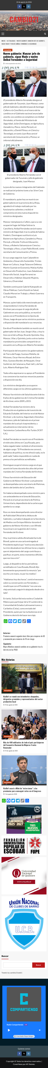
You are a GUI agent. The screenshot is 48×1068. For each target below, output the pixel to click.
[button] (9, 1030)
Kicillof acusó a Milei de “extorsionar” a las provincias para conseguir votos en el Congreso (22, 789)
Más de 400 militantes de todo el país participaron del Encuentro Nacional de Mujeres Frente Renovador (23, 745)
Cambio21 (24, 19)
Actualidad (7, 50)
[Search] (45, 34)
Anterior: (24, 636)
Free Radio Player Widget (24, 1036)
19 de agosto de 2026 (11, 705)
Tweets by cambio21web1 (12, 973)
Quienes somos (24, 1049)
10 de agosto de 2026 (11, 751)
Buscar (5, 956)
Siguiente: (23, 646)
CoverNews (17, 1064)
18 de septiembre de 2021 (13, 63)
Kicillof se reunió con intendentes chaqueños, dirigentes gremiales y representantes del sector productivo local (23, 699)
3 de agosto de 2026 (11, 794)
